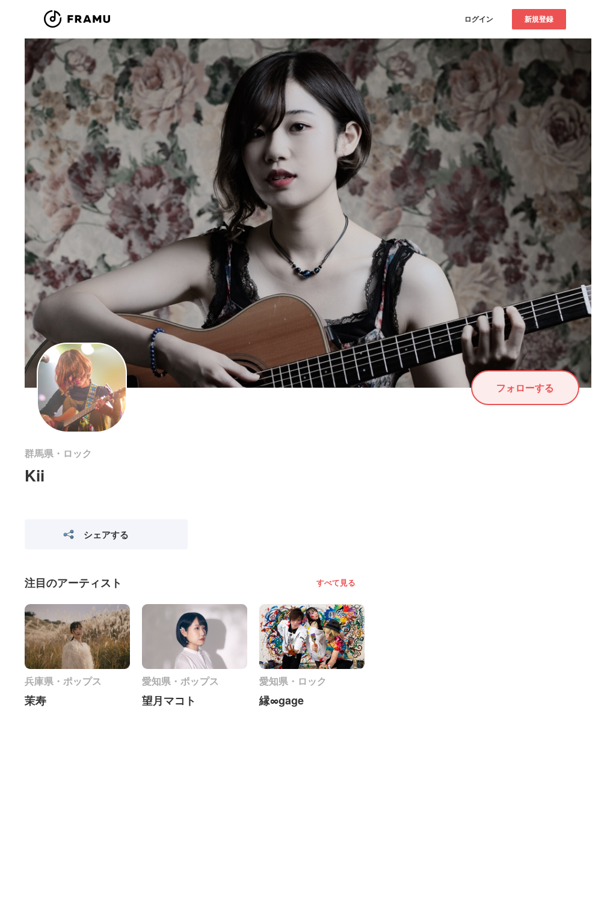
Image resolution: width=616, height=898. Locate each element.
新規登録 (539, 18)
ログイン (478, 18)
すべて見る (336, 582)
